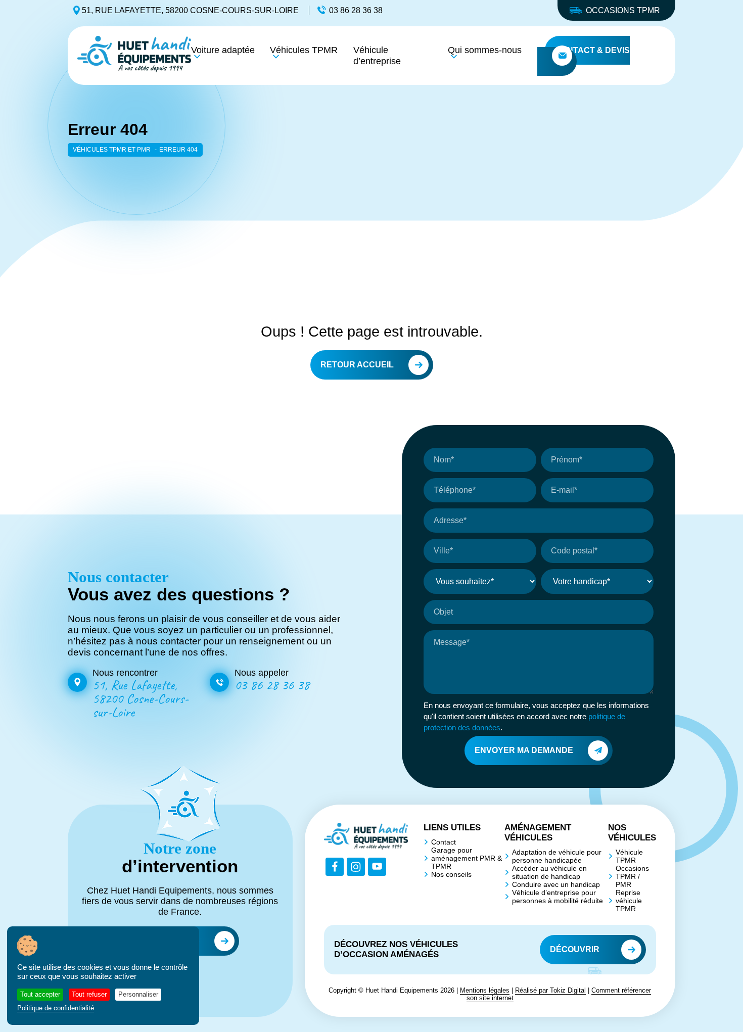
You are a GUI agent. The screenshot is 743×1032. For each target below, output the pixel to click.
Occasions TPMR (623, 10)
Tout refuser (89, 994)
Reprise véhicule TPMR (629, 900)
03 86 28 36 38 (356, 10)
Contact (443, 842)
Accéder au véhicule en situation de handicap (549, 872)
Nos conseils (451, 874)
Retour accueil (357, 364)
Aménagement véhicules (537, 832)
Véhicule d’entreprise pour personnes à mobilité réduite (557, 896)
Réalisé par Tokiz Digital (550, 990)
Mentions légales (484, 990)
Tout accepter (40, 994)
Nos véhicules (632, 832)
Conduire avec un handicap (556, 884)
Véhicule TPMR (629, 856)
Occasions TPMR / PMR (632, 876)
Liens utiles (452, 827)
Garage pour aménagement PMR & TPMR (466, 858)
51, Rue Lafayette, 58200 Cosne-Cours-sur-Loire (190, 10)
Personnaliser (138, 994)
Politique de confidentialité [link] (55, 1008)
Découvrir (574, 949)
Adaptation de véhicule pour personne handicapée (556, 856)
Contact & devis (592, 50)
